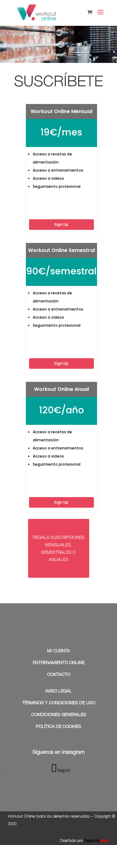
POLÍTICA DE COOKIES (58, 726)
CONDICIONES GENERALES (58, 714)
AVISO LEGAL (58, 690)
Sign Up (61, 224)
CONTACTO (58, 674)
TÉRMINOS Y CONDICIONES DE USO (58, 702)
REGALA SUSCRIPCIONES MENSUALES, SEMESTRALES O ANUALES (59, 548)
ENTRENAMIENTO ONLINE (59, 662)
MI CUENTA (58, 650)
